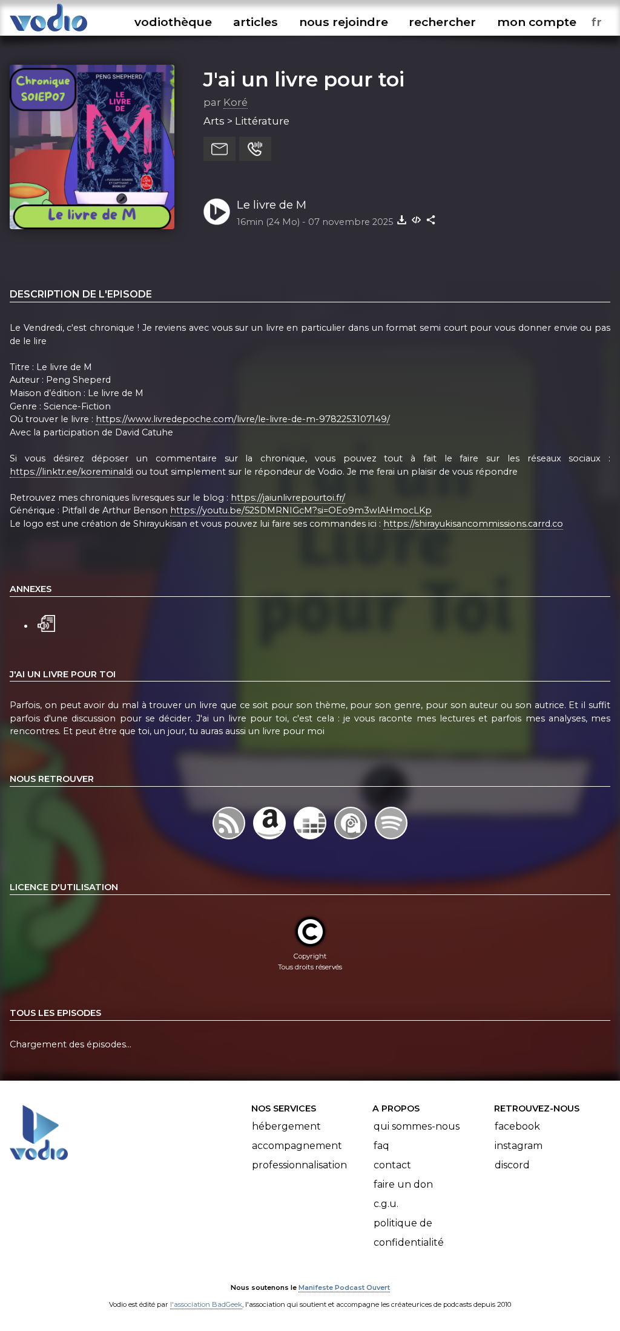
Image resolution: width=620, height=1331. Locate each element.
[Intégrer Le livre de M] (417, 219)
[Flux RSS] (229, 839)
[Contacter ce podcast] (219, 149)
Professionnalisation (299, 1165)
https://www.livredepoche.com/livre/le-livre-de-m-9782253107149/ (243, 419)
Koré (235, 102)
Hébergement (286, 1126)
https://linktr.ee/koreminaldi (71, 471)
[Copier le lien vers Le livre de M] (431, 219)
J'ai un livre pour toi (303, 79)
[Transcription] (46, 622)
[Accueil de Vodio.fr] (48, 31)
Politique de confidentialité (409, 1232)
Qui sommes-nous (417, 1126)
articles (255, 22)
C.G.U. (386, 1203)
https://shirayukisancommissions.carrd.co (473, 523)
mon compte (536, 22)
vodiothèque (173, 22)
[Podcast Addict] (352, 839)
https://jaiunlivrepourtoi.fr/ (288, 497)
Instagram (518, 1145)
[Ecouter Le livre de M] (216, 211)
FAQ (381, 1145)
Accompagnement (297, 1145)
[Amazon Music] (270, 839)
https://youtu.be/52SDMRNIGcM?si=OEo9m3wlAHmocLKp (301, 510)
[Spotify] (391, 839)
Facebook (517, 1126)
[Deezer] (311, 839)
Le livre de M (271, 205)
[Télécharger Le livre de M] (402, 219)
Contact (392, 1165)
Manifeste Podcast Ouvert (344, 1287)
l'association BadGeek (206, 1304)
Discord (512, 1165)
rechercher (442, 22)
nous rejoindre (343, 22)
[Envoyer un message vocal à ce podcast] (255, 149)
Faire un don (403, 1184)
